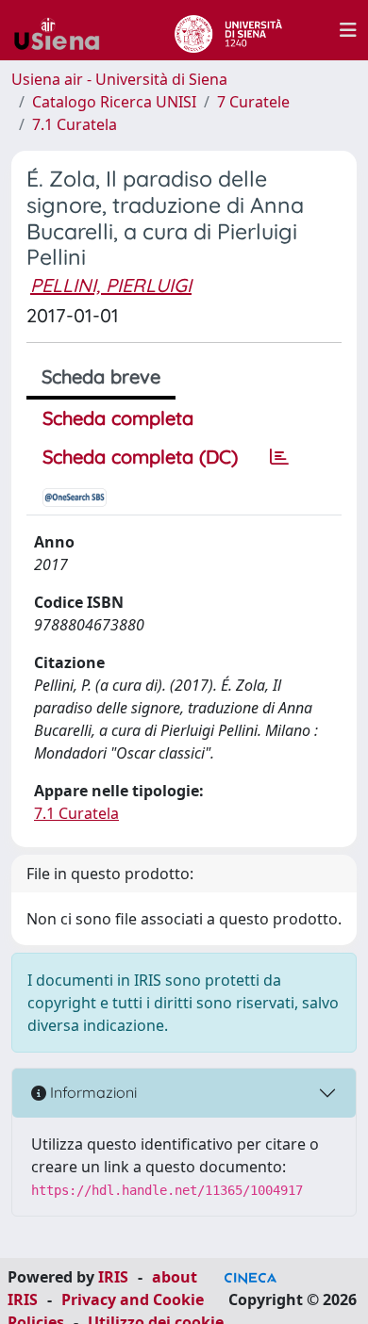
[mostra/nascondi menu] (348, 30)
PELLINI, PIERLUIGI (111, 285)
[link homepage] (64, 30)
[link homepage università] (227, 30)
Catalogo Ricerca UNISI (114, 101)
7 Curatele (253, 101)
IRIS (113, 1277)
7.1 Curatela (74, 124)
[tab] (279, 457)
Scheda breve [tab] (101, 376)
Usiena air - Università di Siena (119, 79)
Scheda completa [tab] (117, 418)
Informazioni (91, 1092)
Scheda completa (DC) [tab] (140, 456)
